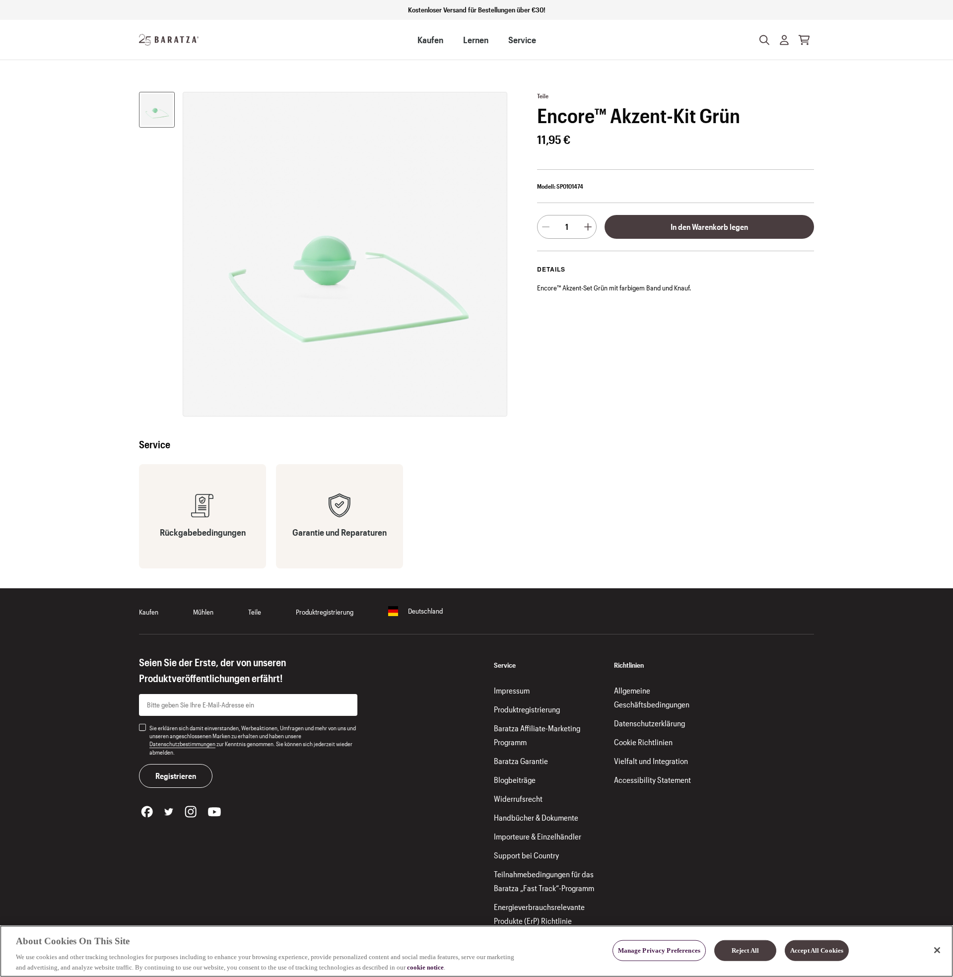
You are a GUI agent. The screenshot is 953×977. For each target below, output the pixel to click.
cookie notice (425, 967)
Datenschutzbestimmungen (182, 743)
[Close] (937, 950)
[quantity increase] (588, 227)
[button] (784, 40)
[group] (157, 110)
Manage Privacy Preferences (659, 950)
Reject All (745, 950)
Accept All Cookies (816, 950)
